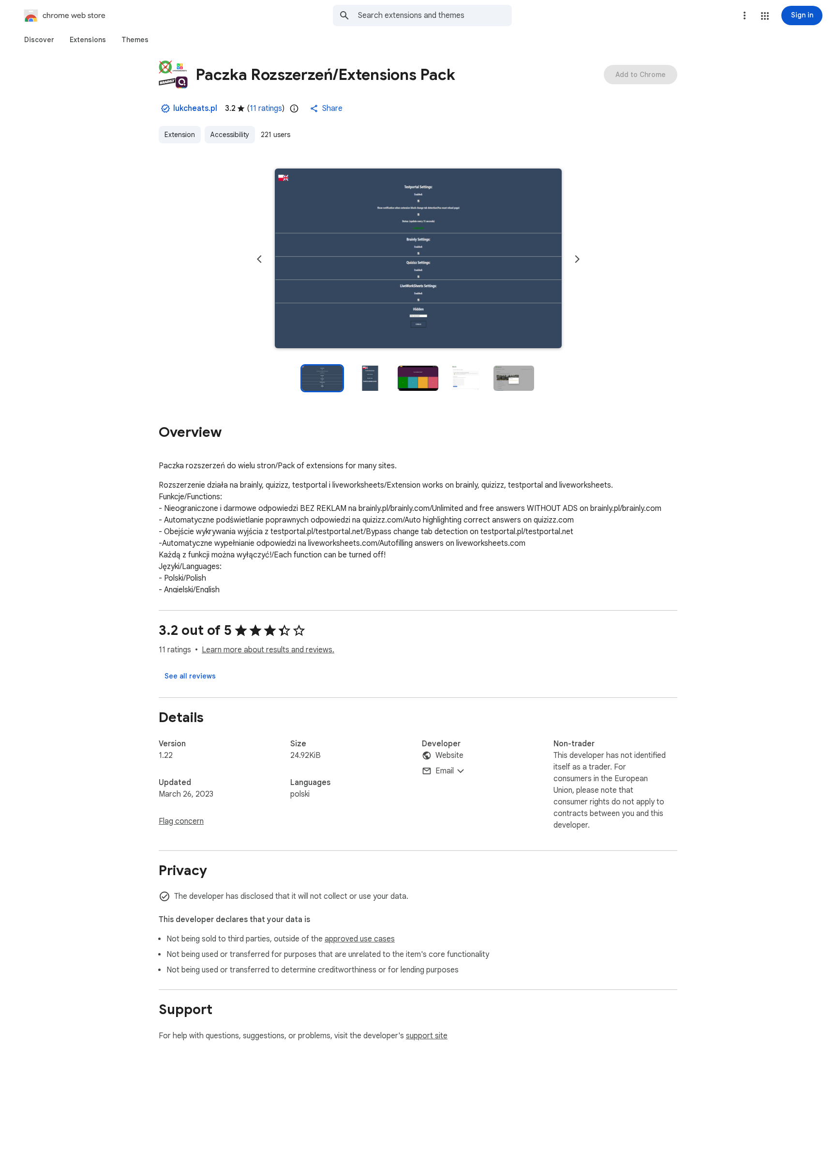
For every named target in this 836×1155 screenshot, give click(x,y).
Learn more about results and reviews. (268, 650)
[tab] (39, 39)
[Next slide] (577, 259)
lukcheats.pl (195, 108)
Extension (179, 134)
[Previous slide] (259, 259)
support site (427, 1036)
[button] (765, 16)
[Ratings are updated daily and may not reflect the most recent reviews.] (294, 108)
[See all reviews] (190, 676)
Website (449, 755)
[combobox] (435, 15)
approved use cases (360, 939)
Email (444, 771)
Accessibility (229, 134)
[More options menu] (744, 15)
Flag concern (181, 821)
